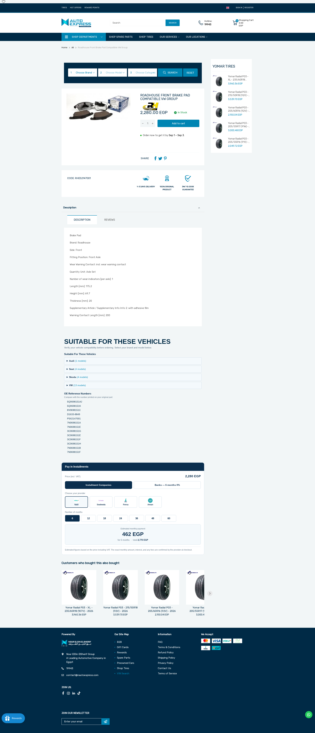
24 (120, 518)
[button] (228, 7)
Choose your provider (75, 493)
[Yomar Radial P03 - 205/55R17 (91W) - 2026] (203, 587)
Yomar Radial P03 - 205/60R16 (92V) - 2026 (238, 109)
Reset (190, 72)
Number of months (74, 512)
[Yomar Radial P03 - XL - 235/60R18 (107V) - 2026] (79, 587)
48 (152, 518)
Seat (77, 369)
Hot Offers (75, 8)
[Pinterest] (165, 158)
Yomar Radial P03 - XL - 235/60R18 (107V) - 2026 (238, 78)
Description (69, 207)
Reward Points (91, 8)
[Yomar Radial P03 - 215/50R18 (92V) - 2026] (120, 587)
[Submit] (105, 721)
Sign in (239, 8)
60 (169, 518)
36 (136, 518)
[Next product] (210, 593)
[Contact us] (308, 714)
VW (77, 385)
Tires (64, 8)
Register (248, 8)
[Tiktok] (79, 693)
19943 (207, 24)
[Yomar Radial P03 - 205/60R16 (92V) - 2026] (162, 587)
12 (88, 518)
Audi (77, 361)
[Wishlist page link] (3, 1)
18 (104, 518)
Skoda (78, 377)
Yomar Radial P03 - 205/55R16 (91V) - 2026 (238, 140)
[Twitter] (160, 158)
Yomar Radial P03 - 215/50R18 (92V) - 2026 (238, 94)
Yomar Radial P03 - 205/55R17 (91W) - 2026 (238, 125)
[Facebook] (155, 158)
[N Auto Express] (76, 23)
